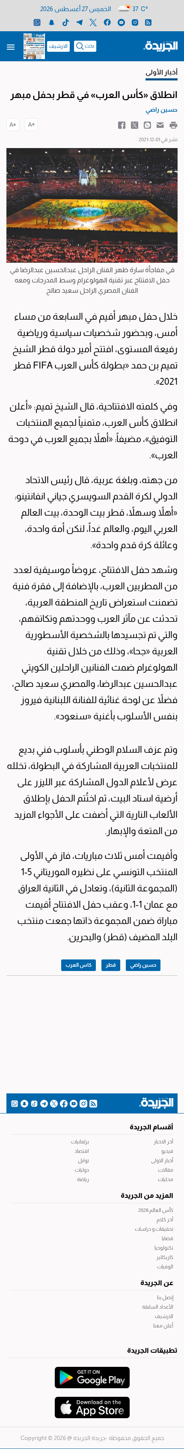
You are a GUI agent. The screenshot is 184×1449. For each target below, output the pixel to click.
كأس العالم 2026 (155, 1210)
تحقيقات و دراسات (154, 1229)
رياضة (83, 1179)
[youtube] (121, 22)
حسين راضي (143, 965)
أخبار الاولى (162, 1161)
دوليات (82, 1170)
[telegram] (79, 22)
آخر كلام (165, 1220)
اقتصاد (81, 1151)
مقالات (165, 1170)
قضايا (167, 1238)
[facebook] (107, 22)
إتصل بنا (165, 1298)
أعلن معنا (163, 1326)
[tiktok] (65, 22)
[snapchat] (51, 22)
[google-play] (92, 1373)
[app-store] (92, 1403)
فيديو (167, 1151)
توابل (83, 1161)
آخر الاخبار (163, 1142)
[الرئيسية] (160, 45)
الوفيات (165, 1267)
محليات (165, 1179)
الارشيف (58, 46)
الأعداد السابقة (157, 1307)
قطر (111, 965)
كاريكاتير (164, 1257)
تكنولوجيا (163, 1248)
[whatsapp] (37, 22)
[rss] (148, 22)
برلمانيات (80, 1142)
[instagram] (135, 22)
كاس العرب (78, 965)
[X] (93, 22)
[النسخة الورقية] (34, 46)
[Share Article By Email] (160, 124)
